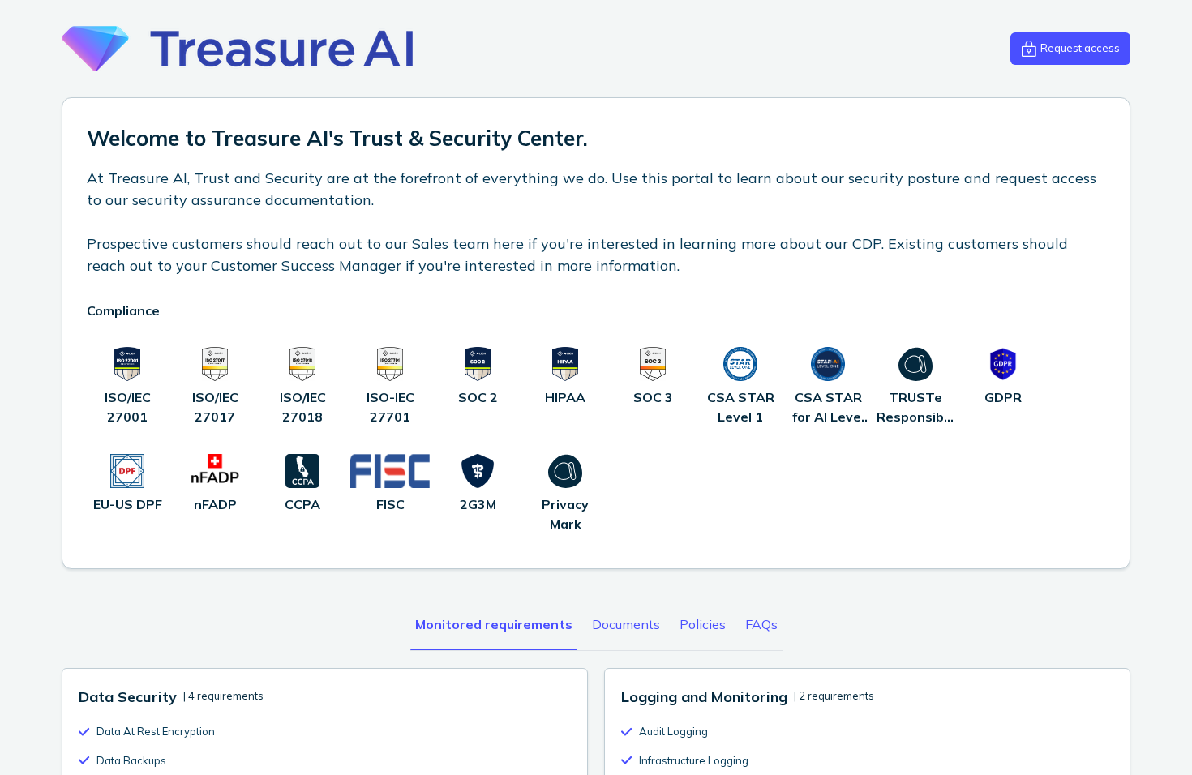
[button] (1070, 48)
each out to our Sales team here (415, 243)
